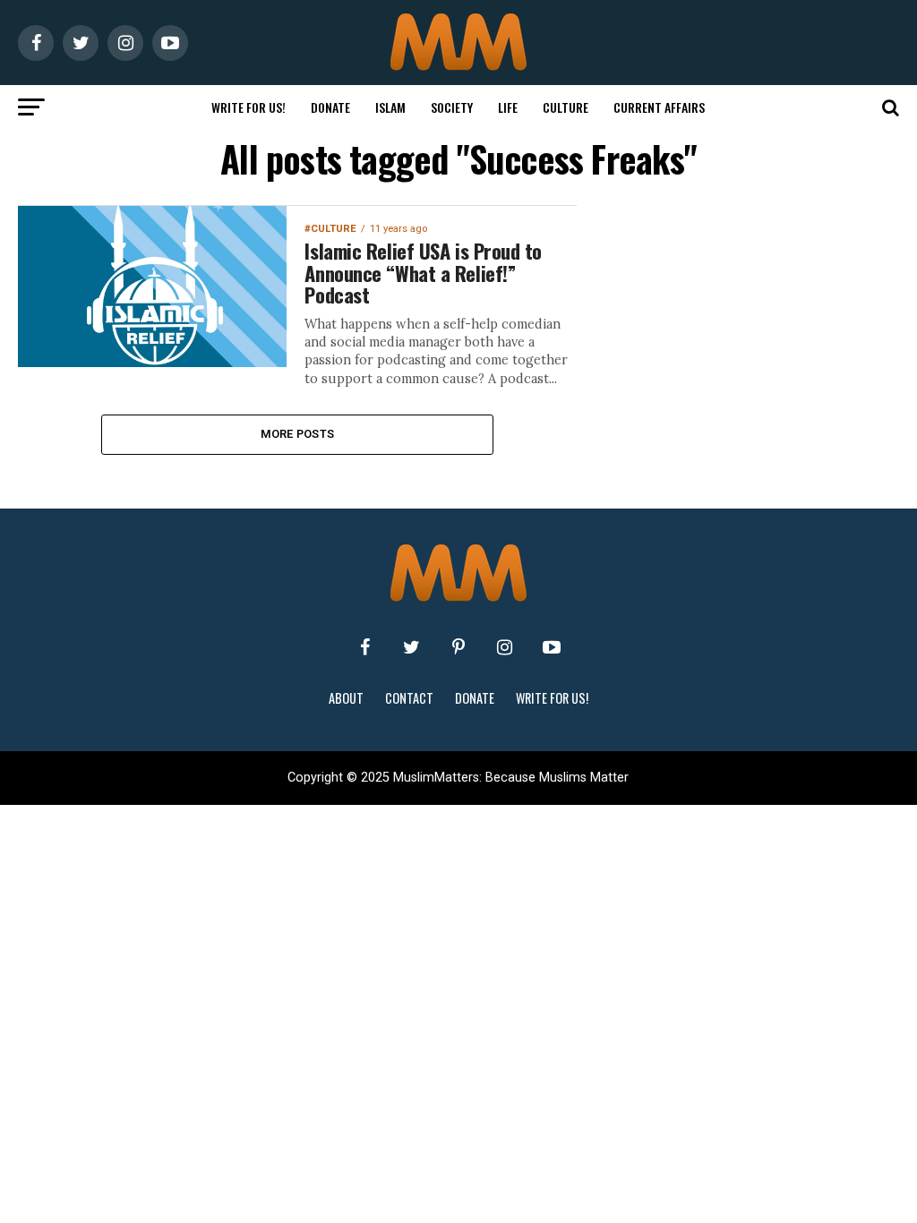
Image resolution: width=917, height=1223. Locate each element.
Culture (565, 107)
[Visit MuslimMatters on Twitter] (412, 647)
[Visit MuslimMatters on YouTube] (552, 647)
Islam (390, 107)
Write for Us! (248, 107)
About (346, 697)
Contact (409, 697)
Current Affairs (659, 107)
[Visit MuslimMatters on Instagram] (505, 647)
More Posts (298, 433)
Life (508, 107)
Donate (330, 107)
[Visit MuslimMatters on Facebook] (365, 647)
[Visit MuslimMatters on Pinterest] (458, 647)
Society (452, 107)
